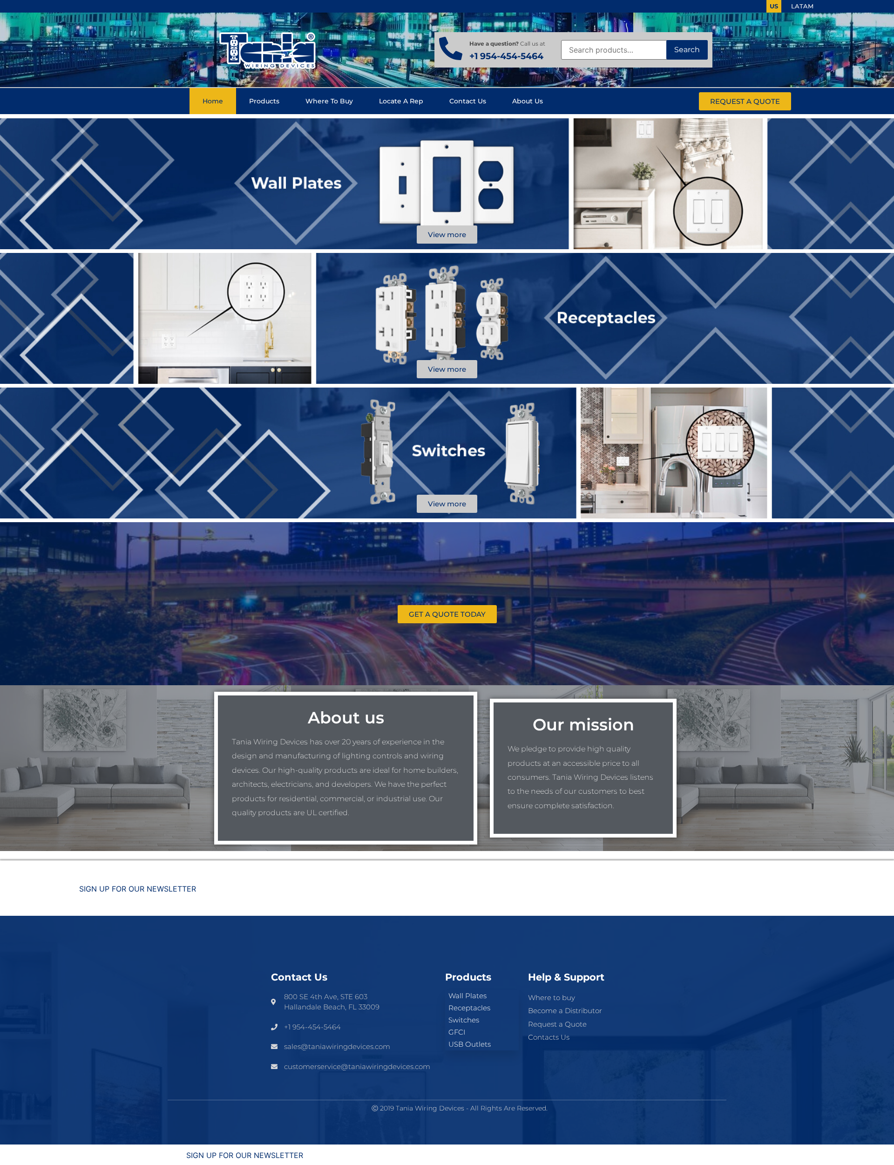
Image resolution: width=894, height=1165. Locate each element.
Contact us (467, 101)
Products (264, 101)
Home (213, 101)
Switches (463, 1019)
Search (687, 49)
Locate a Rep (401, 101)
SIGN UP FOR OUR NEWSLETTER (137, 888)
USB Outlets (469, 1044)
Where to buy (329, 101)
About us (527, 101)
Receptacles (469, 1007)
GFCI (456, 1032)
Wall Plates (467, 995)
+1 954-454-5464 (506, 56)
